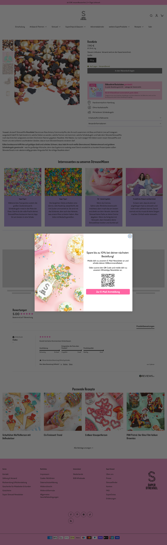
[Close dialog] (130, 236)
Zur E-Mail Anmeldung (108, 291)
